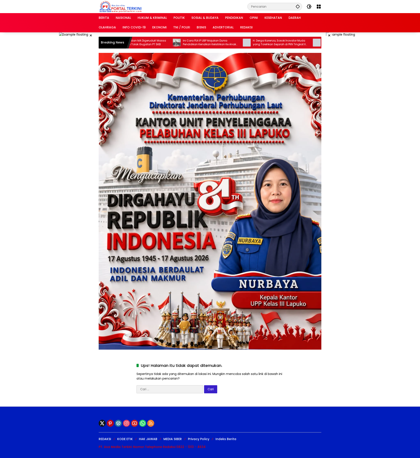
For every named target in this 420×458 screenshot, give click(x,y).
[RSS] (150, 423)
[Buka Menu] (318, 6)
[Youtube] (134, 423)
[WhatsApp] (142, 423)
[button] (297, 6)
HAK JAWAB (148, 439)
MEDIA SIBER (172, 439)
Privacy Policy (198, 439)
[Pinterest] (110, 423)
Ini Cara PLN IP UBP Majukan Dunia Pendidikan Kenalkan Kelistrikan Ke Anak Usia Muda (184, 42)
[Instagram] (126, 423)
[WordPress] (118, 423)
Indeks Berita (225, 439)
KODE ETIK (125, 439)
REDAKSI (105, 439)
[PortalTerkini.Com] (120, 6)
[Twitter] (102, 423)
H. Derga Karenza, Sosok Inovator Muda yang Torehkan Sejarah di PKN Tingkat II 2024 (254, 42)
